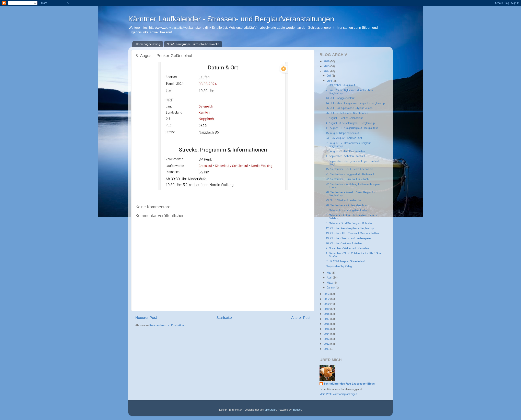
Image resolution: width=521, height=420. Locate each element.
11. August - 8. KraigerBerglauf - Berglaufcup (352, 128)
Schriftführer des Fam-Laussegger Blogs (349, 383)
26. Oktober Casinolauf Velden (344, 243)
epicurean (270, 409)
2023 (327, 294)
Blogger (296, 409)
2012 (327, 343)
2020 (327, 304)
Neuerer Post (146, 318)
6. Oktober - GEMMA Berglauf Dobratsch (350, 223)
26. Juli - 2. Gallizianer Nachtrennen (347, 113)
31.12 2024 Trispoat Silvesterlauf (345, 261)
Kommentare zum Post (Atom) (167, 325)
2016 (327, 323)
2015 (327, 329)
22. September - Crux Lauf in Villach (347, 179)
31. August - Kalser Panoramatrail (346, 151)
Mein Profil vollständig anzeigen (338, 394)
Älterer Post (300, 318)
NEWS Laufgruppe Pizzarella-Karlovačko (193, 44)
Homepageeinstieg (148, 44)
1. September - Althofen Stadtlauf (345, 156)
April (330, 277)
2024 (327, 71)
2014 (327, 333)
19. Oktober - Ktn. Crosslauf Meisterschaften (352, 233)
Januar (331, 287)
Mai (329, 272)
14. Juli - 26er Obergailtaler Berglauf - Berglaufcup (355, 103)
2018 (327, 314)
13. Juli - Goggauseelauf (340, 98)
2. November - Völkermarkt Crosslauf (348, 248)
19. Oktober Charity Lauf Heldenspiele (348, 238)
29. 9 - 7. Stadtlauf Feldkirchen (344, 200)
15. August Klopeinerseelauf (342, 133)
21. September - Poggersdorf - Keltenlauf (350, 174)
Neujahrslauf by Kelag (339, 266)
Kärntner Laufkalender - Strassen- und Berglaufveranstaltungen (231, 19)
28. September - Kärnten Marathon (346, 205)
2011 (327, 349)
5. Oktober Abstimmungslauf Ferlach (347, 210)
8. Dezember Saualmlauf (340, 85)
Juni (330, 80)
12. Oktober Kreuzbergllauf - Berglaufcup (350, 228)
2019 (327, 309)
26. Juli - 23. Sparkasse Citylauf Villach (349, 108)
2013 (327, 339)
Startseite (224, 318)
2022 (327, 299)
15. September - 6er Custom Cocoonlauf (349, 169)
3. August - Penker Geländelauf (344, 118)
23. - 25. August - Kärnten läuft (344, 138)
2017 (327, 319)
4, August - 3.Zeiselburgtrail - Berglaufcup (350, 123)
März (330, 282)
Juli (329, 75)
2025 (327, 66)
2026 (327, 61)
